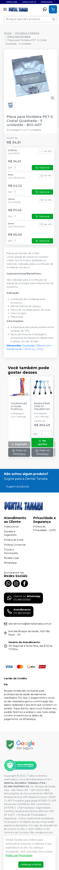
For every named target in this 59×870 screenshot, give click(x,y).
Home (8, 33)
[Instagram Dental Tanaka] (16, 583)
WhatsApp (10, 562)
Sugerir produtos (17, 486)
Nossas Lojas (11, 558)
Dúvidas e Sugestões (10, 533)
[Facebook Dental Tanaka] (24, 583)
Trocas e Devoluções (11, 551)
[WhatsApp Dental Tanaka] (8, 583)
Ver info (48, 151)
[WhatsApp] (45, 9)
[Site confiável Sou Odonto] (20, 765)
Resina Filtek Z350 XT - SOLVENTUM (42, 406)
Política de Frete (13, 539)
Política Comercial (15, 544)
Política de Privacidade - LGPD (44, 528)
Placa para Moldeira (18, 36)
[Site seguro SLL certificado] (20, 745)
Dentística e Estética (27, 33)
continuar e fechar (30, 864)
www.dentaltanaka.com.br (35, 779)
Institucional (11, 526)
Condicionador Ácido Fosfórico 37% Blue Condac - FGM (19, 406)
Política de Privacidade (19, 855)
